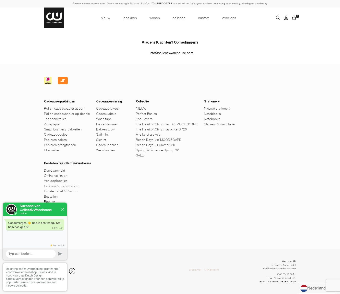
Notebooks (212, 119)
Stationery (211, 101)
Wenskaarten (105, 150)
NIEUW (105, 18)
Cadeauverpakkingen (59, 101)
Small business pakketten (63, 129)
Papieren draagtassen (60, 145)
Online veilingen (55, 176)
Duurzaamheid (54, 170)
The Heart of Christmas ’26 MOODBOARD (167, 124)
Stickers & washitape (219, 124)
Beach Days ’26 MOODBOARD (159, 140)
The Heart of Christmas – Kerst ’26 (161, 129)
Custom (204, 18)
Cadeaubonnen (107, 145)
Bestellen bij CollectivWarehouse (67, 163)
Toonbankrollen (55, 119)
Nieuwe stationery (217, 108)
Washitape (104, 119)
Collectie (179, 18)
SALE (140, 155)
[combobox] (317, 288)
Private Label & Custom (61, 191)
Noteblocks (212, 114)
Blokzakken (52, 150)
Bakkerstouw (105, 129)
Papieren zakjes (55, 140)
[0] (294, 19)
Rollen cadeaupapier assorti (64, 108)
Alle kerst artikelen (149, 134)
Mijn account (211, 269)
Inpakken (130, 18)
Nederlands (317, 288)
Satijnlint (102, 134)
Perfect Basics (146, 114)
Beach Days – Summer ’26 (155, 145)
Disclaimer (195, 269)
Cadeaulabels (106, 114)
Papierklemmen (107, 124)
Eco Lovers (144, 119)
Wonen (155, 18)
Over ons (229, 18)
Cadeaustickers (107, 108)
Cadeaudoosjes (55, 134)
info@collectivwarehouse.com (171, 53)
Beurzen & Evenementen (61, 186)
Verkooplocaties (56, 181)
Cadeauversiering (109, 101)
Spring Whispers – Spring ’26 (157, 150)
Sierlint (101, 140)
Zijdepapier (52, 124)
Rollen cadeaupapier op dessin (67, 114)
